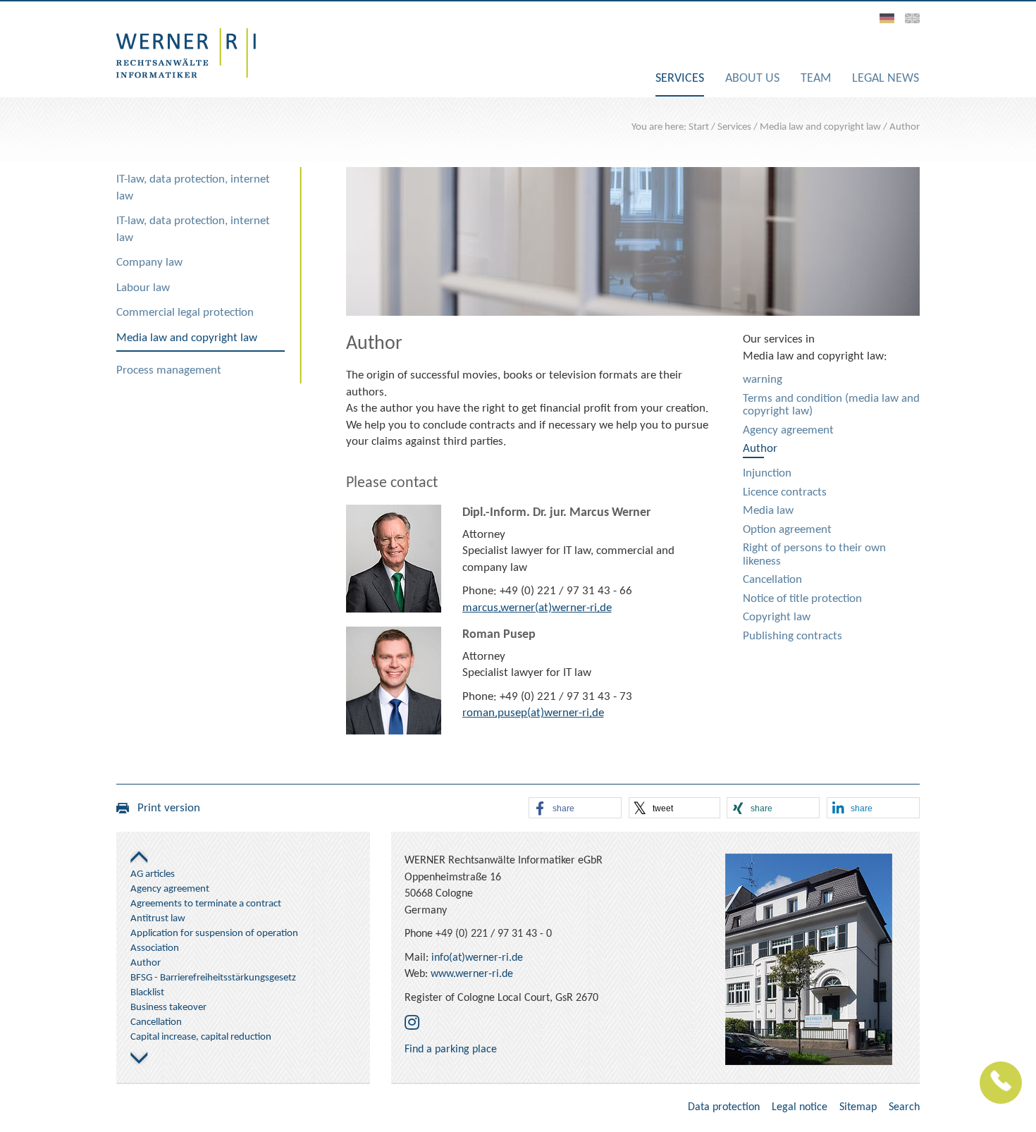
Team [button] (816, 79)
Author (904, 127)
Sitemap (858, 1107)
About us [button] (752, 79)
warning (762, 380)
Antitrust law (157, 918)
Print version (164, 808)
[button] (575, 808)
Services (734, 127)
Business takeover (168, 1007)
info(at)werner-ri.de (477, 958)
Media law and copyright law (820, 127)
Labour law (143, 288)
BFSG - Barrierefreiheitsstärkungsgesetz (213, 978)
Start (699, 127)
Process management (168, 370)
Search (904, 1107)
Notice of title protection (802, 599)
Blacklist (147, 993)
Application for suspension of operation (214, 933)
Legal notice (799, 1107)
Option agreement (787, 530)
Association (154, 948)
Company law (149, 263)
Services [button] (679, 79)
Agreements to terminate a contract (205, 904)
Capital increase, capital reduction (200, 1037)
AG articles (152, 874)
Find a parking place (451, 1049)
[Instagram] (412, 1024)
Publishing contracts (792, 636)
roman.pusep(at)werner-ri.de (533, 713)
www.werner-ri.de (472, 974)
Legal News (885, 79)
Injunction (767, 473)
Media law (768, 511)
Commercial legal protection (185, 313)
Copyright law (776, 617)
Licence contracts (785, 492)
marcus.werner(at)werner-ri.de (537, 608)
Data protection (724, 1107)
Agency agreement (788, 430)
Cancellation (772, 580)
